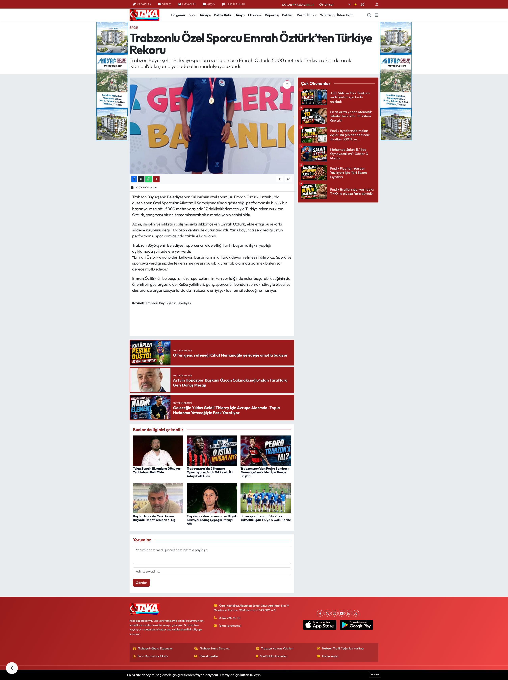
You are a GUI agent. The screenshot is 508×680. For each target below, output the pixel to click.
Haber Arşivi (330, 656)
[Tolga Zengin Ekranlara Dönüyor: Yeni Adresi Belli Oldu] (158, 450)
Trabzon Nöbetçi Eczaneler (155, 648)
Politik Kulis (222, 15)
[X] (327, 613)
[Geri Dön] (12, 668)
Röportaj (272, 15)
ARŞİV (211, 4)
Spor (192, 15)
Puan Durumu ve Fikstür (153, 656)
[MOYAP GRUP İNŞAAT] (112, 80)
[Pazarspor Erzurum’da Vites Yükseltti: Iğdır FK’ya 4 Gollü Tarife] (266, 498)
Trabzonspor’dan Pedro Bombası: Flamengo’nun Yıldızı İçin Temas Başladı (265, 472)
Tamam (375, 674)
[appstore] (319, 625)
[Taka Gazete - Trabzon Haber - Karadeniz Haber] (144, 14)
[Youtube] (341, 613)
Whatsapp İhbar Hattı (336, 15)
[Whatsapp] (348, 613)
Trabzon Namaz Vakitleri (277, 648)
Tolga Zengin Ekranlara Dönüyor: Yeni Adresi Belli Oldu (157, 470)
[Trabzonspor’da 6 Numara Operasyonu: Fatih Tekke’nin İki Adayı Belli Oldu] (212, 450)
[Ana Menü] (376, 15)
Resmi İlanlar (307, 15)
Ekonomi (255, 15)
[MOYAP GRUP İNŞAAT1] (396, 80)
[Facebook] (320, 613)
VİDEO (166, 4)
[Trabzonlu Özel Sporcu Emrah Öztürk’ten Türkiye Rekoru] (212, 126)
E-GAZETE (189, 4)
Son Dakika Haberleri (273, 656)
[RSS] (356, 613)
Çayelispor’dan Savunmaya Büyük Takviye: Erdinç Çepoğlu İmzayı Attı (212, 520)
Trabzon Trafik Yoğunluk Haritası (343, 648)
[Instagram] (334, 613)
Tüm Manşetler (208, 656)
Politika (287, 15)
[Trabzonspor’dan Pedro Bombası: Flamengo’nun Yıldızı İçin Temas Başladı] (266, 450)
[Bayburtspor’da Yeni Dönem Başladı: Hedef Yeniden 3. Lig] (158, 498)
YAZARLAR (144, 4)
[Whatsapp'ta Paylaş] (148, 179)
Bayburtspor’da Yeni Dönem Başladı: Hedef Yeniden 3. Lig (154, 518)
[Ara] (369, 15)
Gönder (141, 582)
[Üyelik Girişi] (375, 4)
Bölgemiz (178, 15)
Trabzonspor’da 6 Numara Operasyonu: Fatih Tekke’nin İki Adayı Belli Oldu (210, 472)
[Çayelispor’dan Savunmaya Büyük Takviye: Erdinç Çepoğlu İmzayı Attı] (212, 498)
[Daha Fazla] (156, 179)
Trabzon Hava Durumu (215, 648)
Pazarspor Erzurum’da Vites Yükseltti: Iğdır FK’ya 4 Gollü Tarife (266, 518)
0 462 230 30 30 (230, 618)
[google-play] (356, 625)
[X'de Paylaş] (141, 179)
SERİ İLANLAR (236, 4)
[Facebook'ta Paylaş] (134, 179)
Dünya (240, 15)
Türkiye (205, 15)
